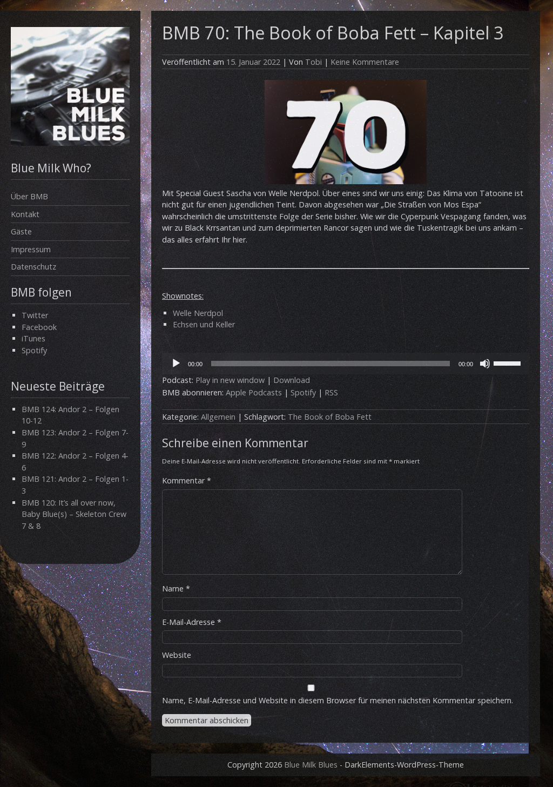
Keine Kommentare (365, 62)
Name (176, 588)
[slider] (509, 362)
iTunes (33, 338)
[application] (345, 363)
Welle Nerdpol (198, 313)
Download (291, 380)
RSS (331, 392)
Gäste (21, 231)
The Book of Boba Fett (330, 417)
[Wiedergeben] (176, 363)
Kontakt (25, 214)
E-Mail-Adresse (191, 622)
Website (176, 655)
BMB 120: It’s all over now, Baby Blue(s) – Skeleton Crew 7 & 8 (74, 514)
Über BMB (29, 196)
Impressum (31, 249)
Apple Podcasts (254, 392)
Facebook (39, 327)
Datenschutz (33, 266)
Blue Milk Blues (311, 764)
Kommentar (186, 480)
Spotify (34, 350)
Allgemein (218, 417)
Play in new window (230, 380)
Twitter (35, 315)
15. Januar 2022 (253, 62)
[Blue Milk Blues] (70, 143)
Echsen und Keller (204, 324)
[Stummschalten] (485, 363)
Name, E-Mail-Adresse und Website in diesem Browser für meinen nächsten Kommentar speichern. (337, 700)
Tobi (313, 62)
